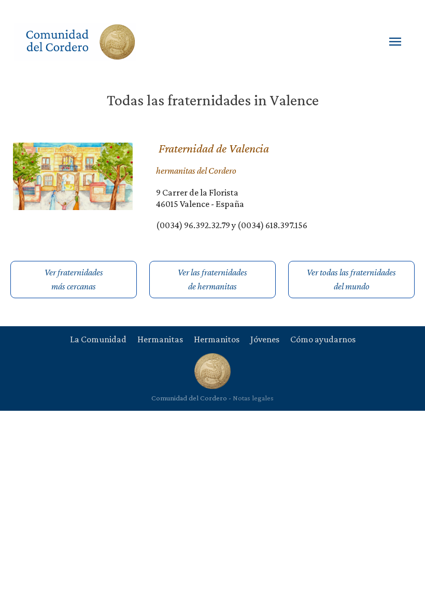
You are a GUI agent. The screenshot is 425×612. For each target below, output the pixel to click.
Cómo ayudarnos (323, 339)
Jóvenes (264, 339)
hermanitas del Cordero (196, 170)
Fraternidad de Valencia (214, 148)
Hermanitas (160, 339)
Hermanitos (216, 339)
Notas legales (253, 398)
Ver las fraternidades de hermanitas (212, 279)
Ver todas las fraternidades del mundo (351, 279)
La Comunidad (98, 339)
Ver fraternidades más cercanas (74, 279)
